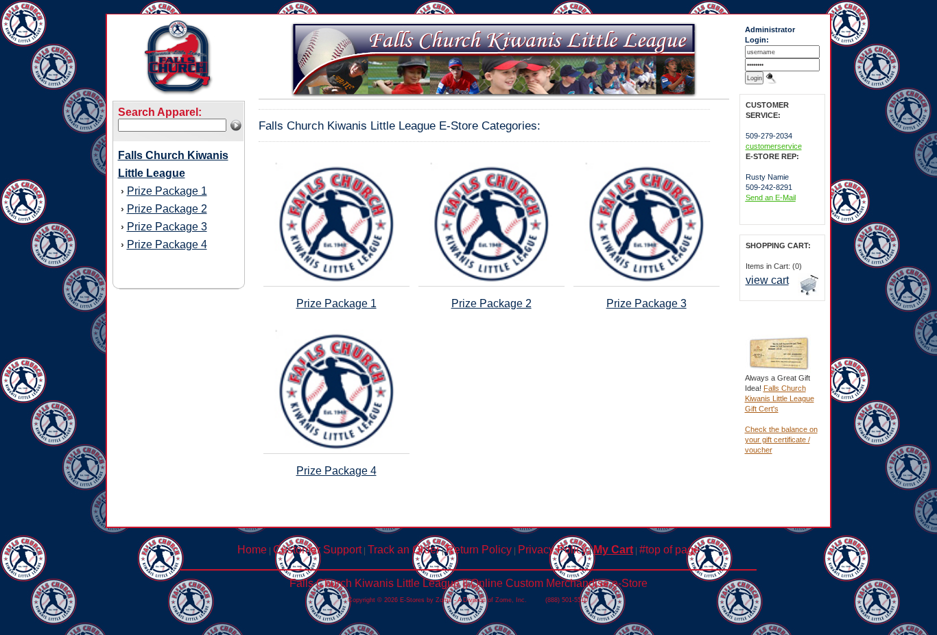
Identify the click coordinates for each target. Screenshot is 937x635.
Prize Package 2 (167, 209)
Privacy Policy (552, 549)
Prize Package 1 (167, 191)
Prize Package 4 (167, 244)
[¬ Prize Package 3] (646, 282)
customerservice (774, 146)
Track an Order (404, 549)
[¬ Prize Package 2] (491, 282)
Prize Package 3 (167, 226)
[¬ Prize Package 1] (336, 282)
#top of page (669, 549)
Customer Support (317, 549)
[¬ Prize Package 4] (336, 450)
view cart (767, 280)
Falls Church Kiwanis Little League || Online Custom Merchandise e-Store (468, 583)
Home (252, 549)
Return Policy (479, 549)
